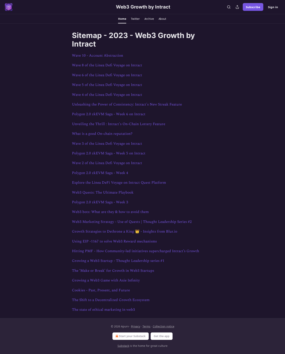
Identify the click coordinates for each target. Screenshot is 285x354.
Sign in (273, 7)
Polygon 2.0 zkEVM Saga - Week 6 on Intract (108, 114)
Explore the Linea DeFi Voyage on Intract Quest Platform (119, 182)
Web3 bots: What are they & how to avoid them (110, 212)
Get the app (161, 336)
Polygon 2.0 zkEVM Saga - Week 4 (100, 173)
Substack (123, 346)
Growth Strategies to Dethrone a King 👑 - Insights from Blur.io (124, 231)
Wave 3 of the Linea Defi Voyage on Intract (107, 143)
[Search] (229, 7)
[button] (122, 18)
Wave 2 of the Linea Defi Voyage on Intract (107, 163)
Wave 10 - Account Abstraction (97, 55)
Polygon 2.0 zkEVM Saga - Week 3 (100, 202)
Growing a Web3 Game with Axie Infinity (106, 280)
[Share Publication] (237, 7)
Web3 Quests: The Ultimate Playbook (103, 192)
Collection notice (163, 326)
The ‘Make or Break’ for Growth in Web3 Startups (113, 271)
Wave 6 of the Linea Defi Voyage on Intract (107, 75)
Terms (146, 326)
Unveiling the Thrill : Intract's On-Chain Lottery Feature (118, 124)
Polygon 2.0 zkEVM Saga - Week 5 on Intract (108, 153)
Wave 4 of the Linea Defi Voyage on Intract (107, 95)
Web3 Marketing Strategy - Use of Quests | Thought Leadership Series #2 (132, 222)
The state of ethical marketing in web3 (103, 309)
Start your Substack (132, 336)
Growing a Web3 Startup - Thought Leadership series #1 (118, 261)
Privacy (135, 326)
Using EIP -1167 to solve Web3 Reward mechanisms (114, 241)
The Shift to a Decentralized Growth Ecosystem (110, 300)
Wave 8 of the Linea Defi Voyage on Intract (107, 65)
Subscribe (253, 7)
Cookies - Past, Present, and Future (101, 290)
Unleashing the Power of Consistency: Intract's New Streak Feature (127, 104)
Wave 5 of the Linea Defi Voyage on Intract (107, 85)
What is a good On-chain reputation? (102, 134)
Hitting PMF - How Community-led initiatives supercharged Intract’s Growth (135, 251)
